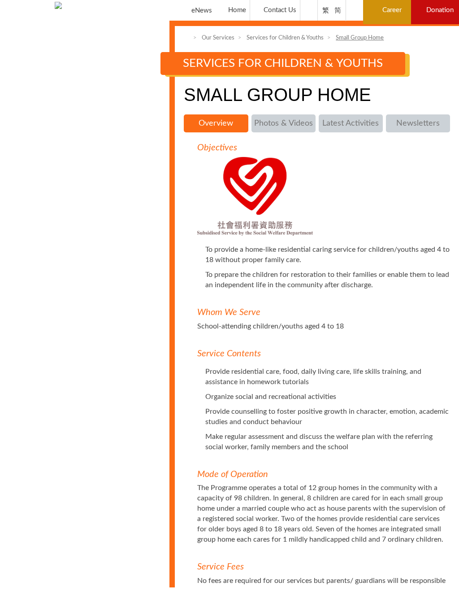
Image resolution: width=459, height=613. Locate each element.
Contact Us (280, 10)
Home (237, 10)
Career (392, 10)
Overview (216, 123)
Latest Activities (350, 123)
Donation (440, 10)
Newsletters (418, 123)
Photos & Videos (283, 123)
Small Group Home (360, 38)
